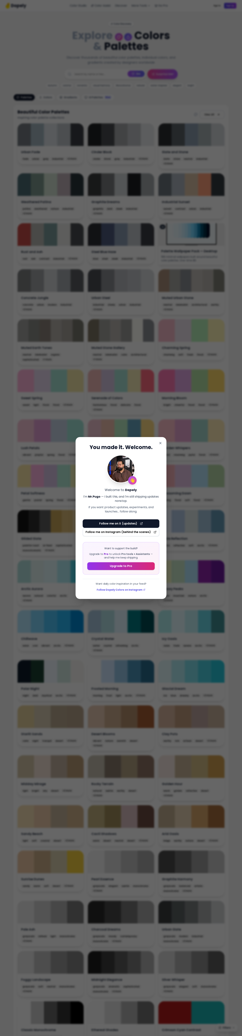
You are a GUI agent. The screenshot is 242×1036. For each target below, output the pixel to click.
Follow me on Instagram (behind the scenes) (118, 532)
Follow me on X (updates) (118, 523)
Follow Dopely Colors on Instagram (119, 590)
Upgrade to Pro (121, 566)
